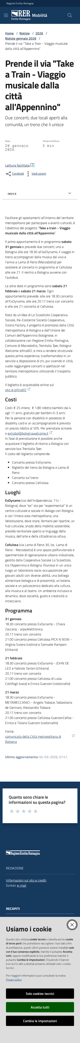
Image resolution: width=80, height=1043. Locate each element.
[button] (70, 15)
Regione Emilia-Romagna (19, 3)
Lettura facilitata (17, 165)
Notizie (24, 33)
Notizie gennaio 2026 (20, 38)
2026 (39, 33)
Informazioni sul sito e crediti (26, 880)
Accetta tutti (40, 1007)
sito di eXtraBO (15, 389)
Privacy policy (14, 979)
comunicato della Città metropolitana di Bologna (33, 739)
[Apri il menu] (6, 15)
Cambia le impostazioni (40, 1020)
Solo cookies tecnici (40, 993)
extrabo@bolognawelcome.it (28, 433)
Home (9, 33)
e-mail (21, 885)
